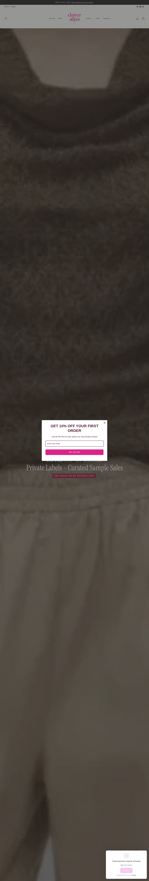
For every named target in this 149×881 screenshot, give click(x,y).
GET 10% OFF (74, 452)
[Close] (104, 422)
